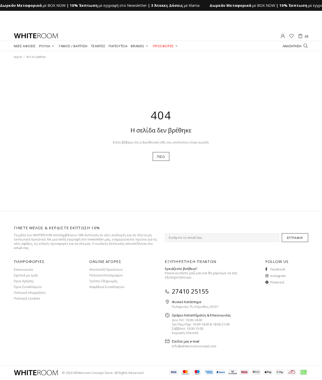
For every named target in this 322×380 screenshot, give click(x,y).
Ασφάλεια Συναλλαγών (106, 287)
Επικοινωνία (23, 269)
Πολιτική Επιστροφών (106, 275)
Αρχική (18, 57)
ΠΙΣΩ (161, 156)
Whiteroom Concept (36, 36)
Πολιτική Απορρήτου (30, 293)
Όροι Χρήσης (24, 281)
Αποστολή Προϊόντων (106, 269)
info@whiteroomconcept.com (194, 346)
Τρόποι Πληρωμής (103, 281)
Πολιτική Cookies (27, 298)
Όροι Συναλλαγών (28, 287)
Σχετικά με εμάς (26, 275)
